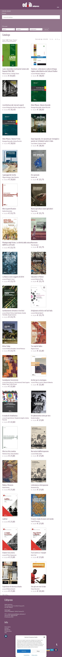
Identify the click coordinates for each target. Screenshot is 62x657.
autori (8, 29)
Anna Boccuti (10, 382)
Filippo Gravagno (6, 177)
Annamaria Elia (35, 487)
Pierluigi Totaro (15, 73)
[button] (44, 637)
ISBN (7, 40)
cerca (46, 29)
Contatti (7, 628)
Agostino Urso (21, 107)
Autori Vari (33, 555)
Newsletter (7, 629)
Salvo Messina (15, 177)
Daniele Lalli (34, 177)
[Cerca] (3, 22)
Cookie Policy (26, 655)
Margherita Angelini (20, 418)
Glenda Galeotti (39, 313)
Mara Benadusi (34, 245)
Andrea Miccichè (46, 107)
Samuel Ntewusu (20, 348)
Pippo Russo (34, 211)
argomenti (36, 29)
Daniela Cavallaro (35, 418)
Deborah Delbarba (48, 382)
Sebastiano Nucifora (12, 107)
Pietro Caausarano (11, 555)
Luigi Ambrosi (10, 418)
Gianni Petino (10, 313)
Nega (38, 651)
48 (41, 39)
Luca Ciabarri (34, 143)
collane (22, 29)
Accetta (24, 651)
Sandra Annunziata (7, 211)
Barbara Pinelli (42, 143)
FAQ (6, 632)
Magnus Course (35, 348)
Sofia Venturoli (18, 382)
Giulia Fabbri (39, 454)
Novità (14, 40)
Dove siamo (8, 627)
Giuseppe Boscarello (36, 107)
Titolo (3, 40)
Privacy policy (34, 655)
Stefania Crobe (6, 454)
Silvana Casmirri (6, 73)
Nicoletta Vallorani (40, 73)
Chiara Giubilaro (14, 454)
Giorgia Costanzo (12, 315)
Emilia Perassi (13, 384)
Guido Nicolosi (18, 313)
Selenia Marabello (11, 348)
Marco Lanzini (39, 382)
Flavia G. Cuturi (11, 279)
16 (39, 39)
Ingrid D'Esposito (35, 521)
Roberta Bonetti (11, 589)
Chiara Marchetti (35, 589)
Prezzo (10, 40)
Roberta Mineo (39, 279)
